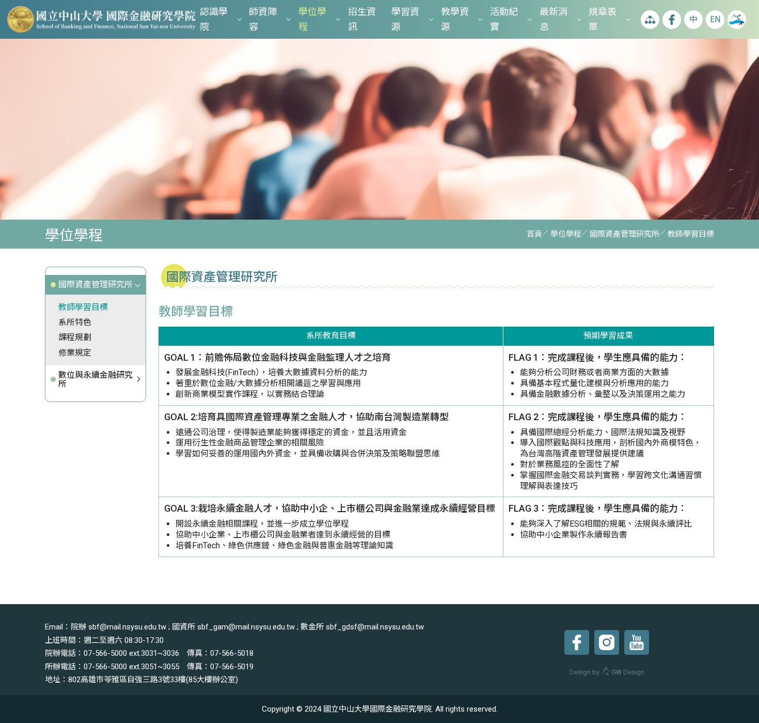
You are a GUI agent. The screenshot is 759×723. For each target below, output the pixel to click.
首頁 (534, 234)
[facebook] (671, 19)
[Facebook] (576, 642)
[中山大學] (737, 19)
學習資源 (405, 19)
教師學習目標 (83, 307)
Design (627, 672)
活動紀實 (504, 19)
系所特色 (74, 322)
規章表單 (602, 19)
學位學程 (312, 19)
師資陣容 (263, 19)
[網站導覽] (650, 19)
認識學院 (214, 19)
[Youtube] (636, 642)
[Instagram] (606, 642)
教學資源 (455, 19)
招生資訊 (362, 19)
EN (715, 19)
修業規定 (74, 353)
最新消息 (553, 19)
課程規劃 (74, 337)
